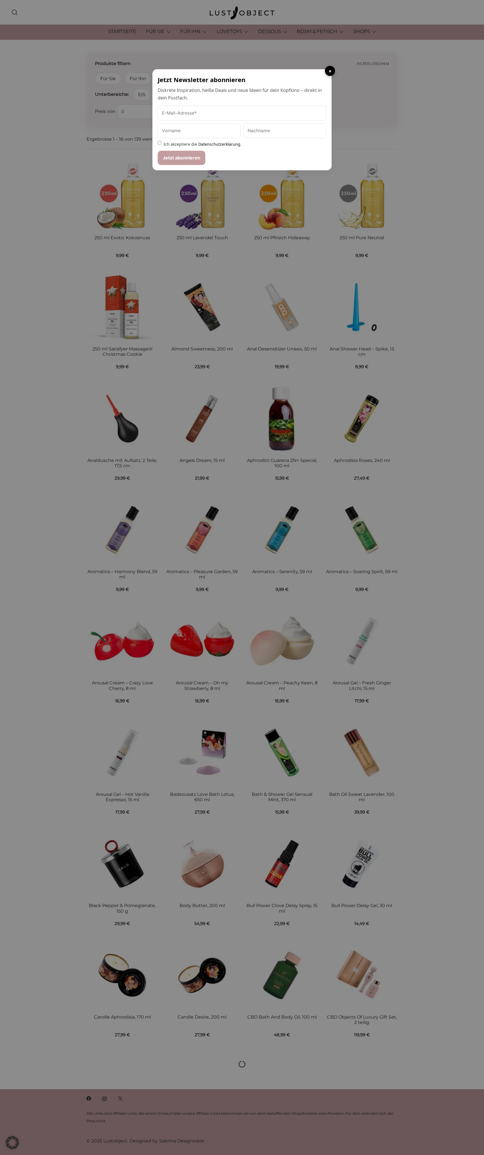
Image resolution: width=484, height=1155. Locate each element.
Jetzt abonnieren (181, 158)
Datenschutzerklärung (219, 144)
